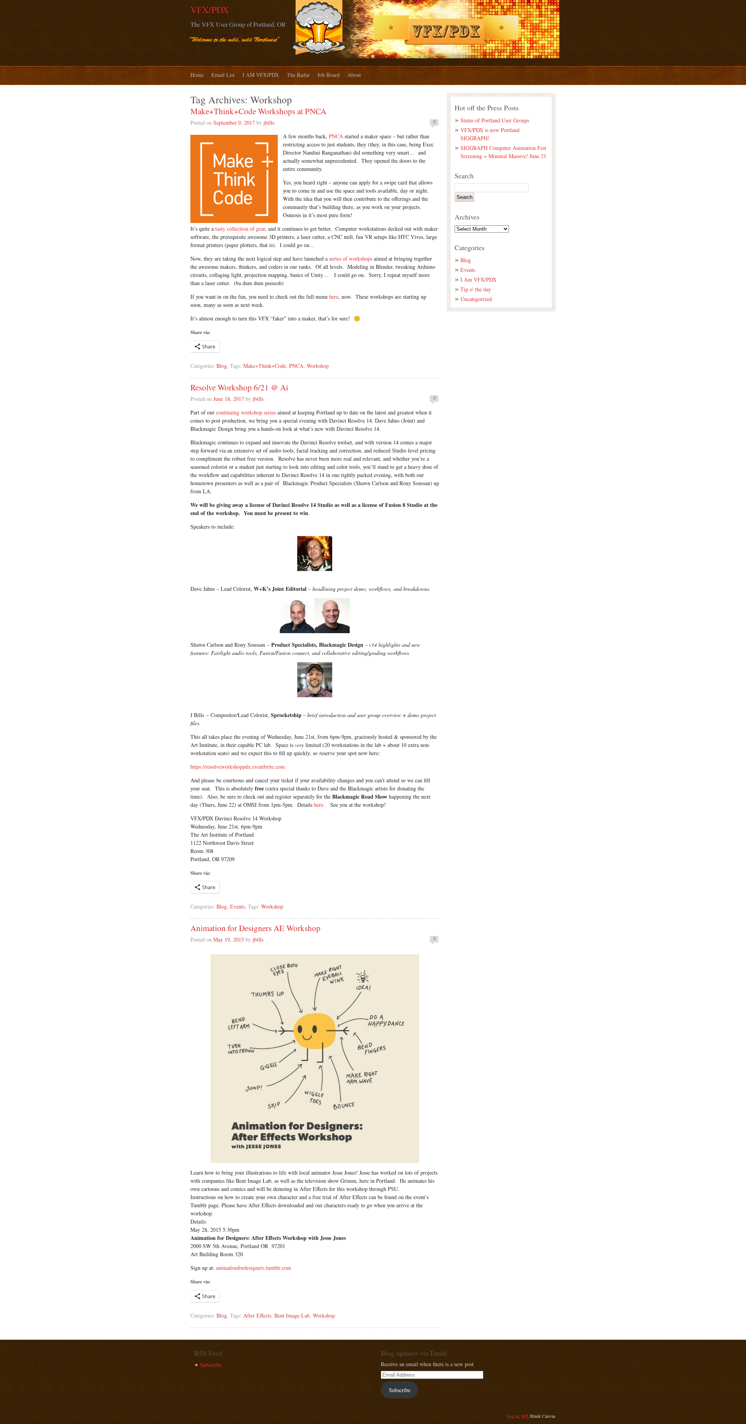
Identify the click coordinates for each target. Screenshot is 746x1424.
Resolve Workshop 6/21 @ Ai (239, 387)
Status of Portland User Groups (494, 120)
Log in (513, 1416)
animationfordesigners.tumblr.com (253, 1267)
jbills (268, 122)
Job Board (328, 74)
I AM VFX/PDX (260, 74)
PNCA (337, 136)
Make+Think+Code (264, 365)
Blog (221, 365)
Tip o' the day (475, 289)
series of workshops (350, 258)
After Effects (257, 1315)
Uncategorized (476, 299)
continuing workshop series (246, 412)
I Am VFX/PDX (478, 279)
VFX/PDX (209, 9)
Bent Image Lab (292, 1315)
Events (237, 906)
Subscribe (210, 1364)
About (354, 74)
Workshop (318, 365)
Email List (223, 74)
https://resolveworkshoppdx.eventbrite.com (237, 766)
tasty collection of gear (240, 228)
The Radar (298, 74)
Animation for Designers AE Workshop (255, 928)
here (333, 296)
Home (197, 74)
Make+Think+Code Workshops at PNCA (258, 111)
